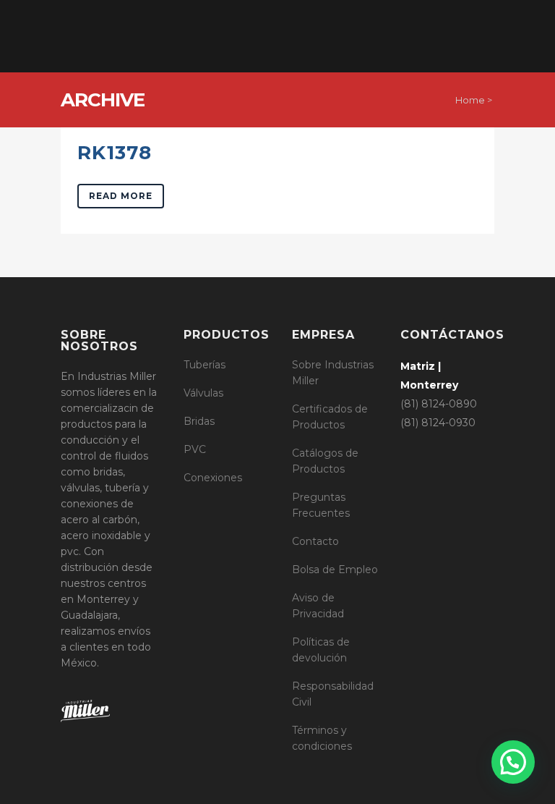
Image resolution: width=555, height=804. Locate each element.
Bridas (199, 421)
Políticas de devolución (321, 649)
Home (470, 100)
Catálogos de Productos (325, 461)
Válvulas (203, 392)
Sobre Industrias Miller (333, 372)
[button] (513, 762)
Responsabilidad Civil (333, 694)
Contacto (315, 541)
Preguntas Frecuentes (321, 505)
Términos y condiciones (322, 738)
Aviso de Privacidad (318, 605)
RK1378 (114, 152)
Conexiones (213, 477)
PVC (195, 449)
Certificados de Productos (330, 416)
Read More (120, 195)
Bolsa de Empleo (335, 569)
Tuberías (204, 364)
